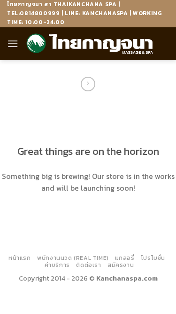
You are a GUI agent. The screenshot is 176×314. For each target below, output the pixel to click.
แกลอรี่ (124, 258)
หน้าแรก (19, 258)
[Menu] (12, 43)
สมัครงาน (120, 265)
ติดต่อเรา (88, 265)
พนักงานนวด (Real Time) (73, 258)
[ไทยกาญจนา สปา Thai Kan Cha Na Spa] (89, 43)
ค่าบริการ (57, 265)
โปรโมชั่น (153, 258)
